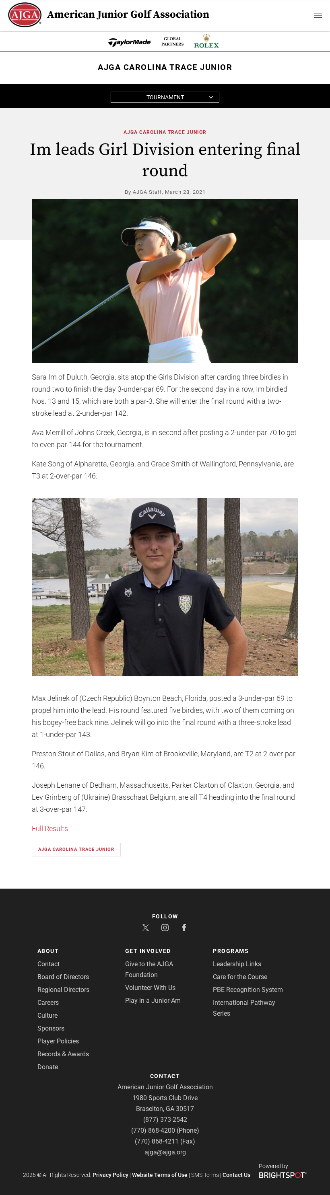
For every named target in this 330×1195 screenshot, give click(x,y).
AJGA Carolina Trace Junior (165, 132)
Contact (48, 964)
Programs (231, 951)
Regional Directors (63, 990)
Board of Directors (63, 977)
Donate (47, 1067)
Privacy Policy (110, 1175)
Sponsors (50, 1028)
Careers (48, 1002)
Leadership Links (237, 964)
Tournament (165, 97)
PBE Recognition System (248, 990)
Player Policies (58, 1041)
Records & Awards (63, 1054)
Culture (47, 1015)
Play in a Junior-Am (153, 1000)
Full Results (50, 828)
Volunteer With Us (150, 988)
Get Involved (148, 951)
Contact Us (236, 1175)
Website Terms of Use (160, 1175)
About (48, 951)
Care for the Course (240, 977)
